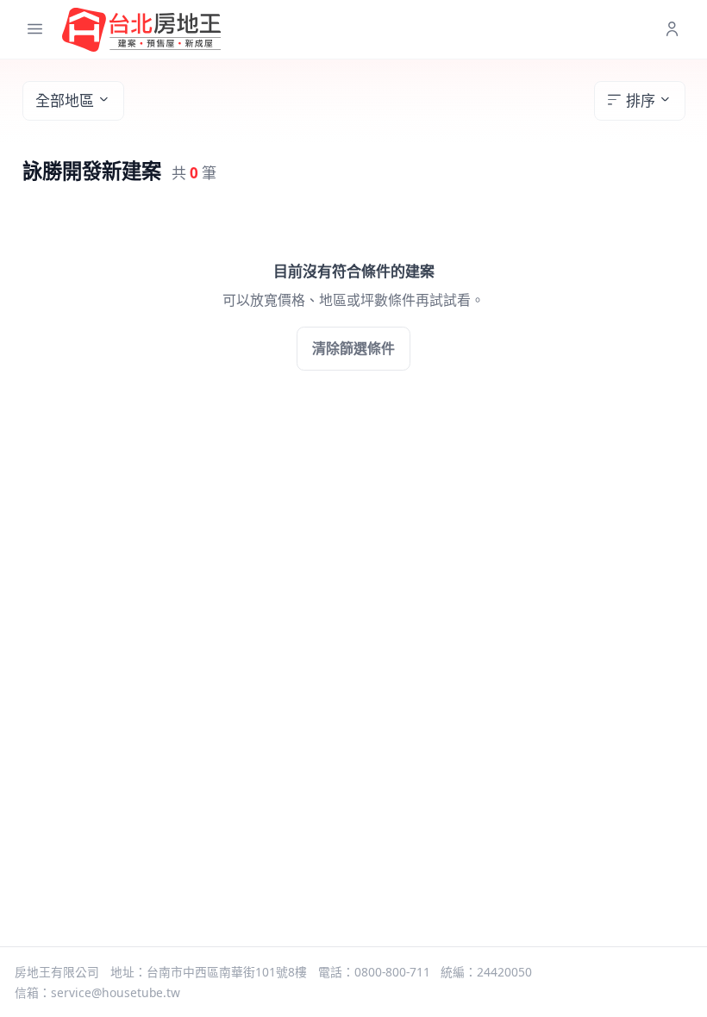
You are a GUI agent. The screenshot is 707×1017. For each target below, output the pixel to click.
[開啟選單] (35, 29)
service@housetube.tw (115, 992)
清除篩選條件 (353, 348)
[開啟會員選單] (672, 29)
